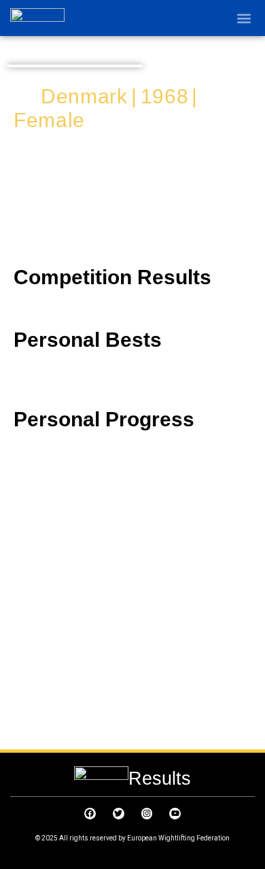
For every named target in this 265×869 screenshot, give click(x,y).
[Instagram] (147, 813)
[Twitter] (118, 813)
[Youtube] (175, 813)
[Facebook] (90, 813)
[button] (243, 18)
